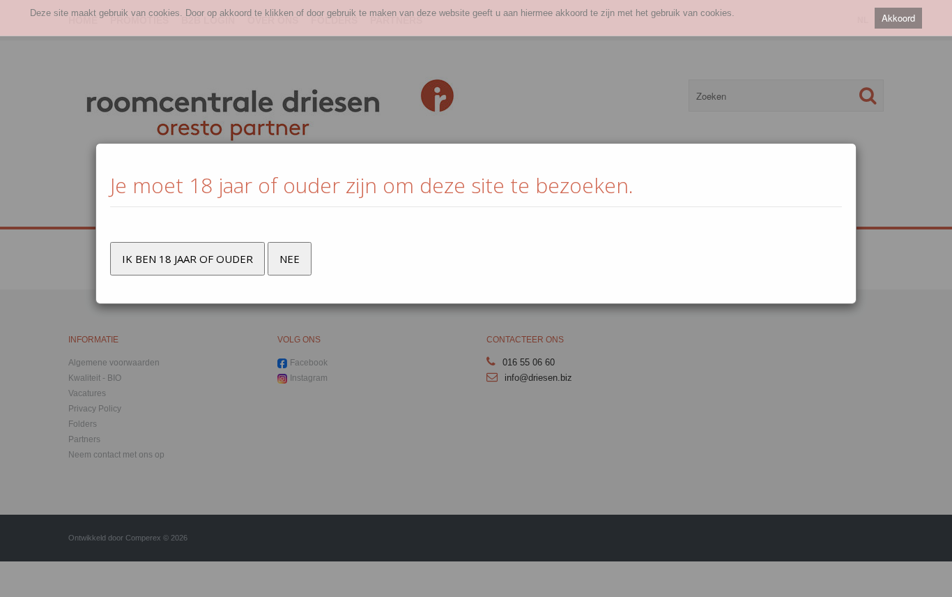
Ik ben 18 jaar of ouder (187, 259)
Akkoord (898, 17)
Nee (289, 259)
